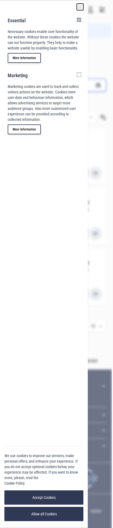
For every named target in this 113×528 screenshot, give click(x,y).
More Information (24, 58)
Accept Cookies (44, 497)
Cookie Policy (14, 483)
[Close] (80, 7)
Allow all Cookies (44, 514)
